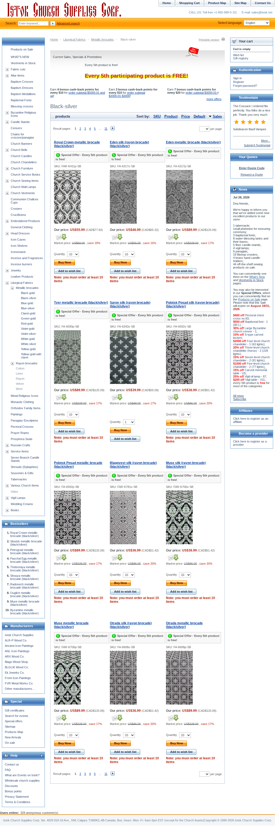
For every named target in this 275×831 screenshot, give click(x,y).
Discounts (11, 786)
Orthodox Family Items (26, 408)
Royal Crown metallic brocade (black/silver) (24, 534)
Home (54, 39)
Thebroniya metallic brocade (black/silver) (24, 568)
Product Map (217, 3)
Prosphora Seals (21, 439)
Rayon (20, 378)
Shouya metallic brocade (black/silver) (24, 577)
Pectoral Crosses (22, 426)
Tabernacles (19, 479)
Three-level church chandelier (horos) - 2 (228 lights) (251, 350)
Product (171, 116)
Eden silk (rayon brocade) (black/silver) (129, 144)
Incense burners (21, 264)
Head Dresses (20, 233)
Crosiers (16, 208)
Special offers (14, 721)
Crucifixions (18, 214)
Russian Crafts (20, 445)
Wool (19, 388)
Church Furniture (22, 168)
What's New (257, 276)
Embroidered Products (25, 221)
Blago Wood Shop (16, 661)
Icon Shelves (19, 245)
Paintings (17, 414)
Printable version (209, 39)
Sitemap (10, 726)
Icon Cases (18, 239)
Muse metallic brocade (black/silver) (71, 625)
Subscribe (239, 399)
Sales (217, 116)
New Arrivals (13, 737)
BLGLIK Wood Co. (17, 667)
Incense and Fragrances (27, 258)
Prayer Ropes (20, 432)
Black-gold (28, 293)
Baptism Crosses (22, 81)
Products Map (14, 732)
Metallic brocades (102, 39)
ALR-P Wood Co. (16, 640)
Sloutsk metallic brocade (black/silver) (26, 543)
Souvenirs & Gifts (22, 473)
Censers (16, 128)
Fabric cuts (18, 69)
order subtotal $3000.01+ (202, 92)
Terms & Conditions (17, 802)
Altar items (17, 75)
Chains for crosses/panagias (22, 136)
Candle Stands (20, 122)
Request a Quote (252, 174)
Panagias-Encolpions (24, 420)
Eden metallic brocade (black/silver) (193, 142)
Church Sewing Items (25, 180)
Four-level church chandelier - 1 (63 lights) (251, 342)
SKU (157, 116)
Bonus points (13, 791)
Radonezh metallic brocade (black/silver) (24, 586)
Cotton (20, 368)
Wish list (238, 55)
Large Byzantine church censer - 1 (249, 329)
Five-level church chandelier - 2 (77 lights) (251, 365)
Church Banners (21, 143)
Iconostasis (18, 251)
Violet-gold (27, 328)
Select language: (230, 23)
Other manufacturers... (20, 688)
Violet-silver (28, 333)
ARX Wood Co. (14, 656)
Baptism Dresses (22, 87)
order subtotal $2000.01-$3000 (127, 94)
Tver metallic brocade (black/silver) (81, 302)
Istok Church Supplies (19, 635)
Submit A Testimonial (257, 145)
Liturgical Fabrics (74, 39)
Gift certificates (14, 710)
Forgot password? (245, 85)
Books (15, 510)
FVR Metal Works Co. (19, 683)
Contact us (12, 764)
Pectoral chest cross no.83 (248, 317)
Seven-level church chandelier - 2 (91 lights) (251, 358)
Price (185, 116)
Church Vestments (23, 193)
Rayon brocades (27, 363)
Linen (19, 373)
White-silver (28, 344)
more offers (214, 99)
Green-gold (28, 318)
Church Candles (21, 156)
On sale (10, 742)
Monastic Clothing (22, 402)
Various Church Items (25, 485)
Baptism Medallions (23, 94)
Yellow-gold (28, 349)
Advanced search (68, 23)
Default (199, 116)
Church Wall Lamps (23, 186)
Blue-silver (28, 308)
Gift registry (240, 58)
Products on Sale (22, 49)
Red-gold (27, 323)
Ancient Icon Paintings (19, 645)
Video (14, 491)
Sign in (237, 78)
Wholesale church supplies (22, 780)
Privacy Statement (17, 796)
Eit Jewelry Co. (14, 672)
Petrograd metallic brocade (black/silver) (24, 551)
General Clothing (21, 227)
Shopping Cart (189, 3)
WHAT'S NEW (20, 57)
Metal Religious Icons (24, 395)
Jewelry (16, 270)
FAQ (8, 769)
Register (238, 82)
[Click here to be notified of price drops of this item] (60, 236)
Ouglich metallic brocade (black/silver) (24, 594)
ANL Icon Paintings (17, 651)
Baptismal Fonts (21, 100)
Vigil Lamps (18, 497)
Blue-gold (27, 303)
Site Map (240, 3)
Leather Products (22, 276)
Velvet (20, 383)
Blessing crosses (22, 106)
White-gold (28, 338)
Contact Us (263, 3)
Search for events (16, 715)
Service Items (20, 451)
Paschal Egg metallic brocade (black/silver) (24, 560)
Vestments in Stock (23, 63)
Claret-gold (28, 313)
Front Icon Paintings (18, 678)
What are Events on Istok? (22, 775)
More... (265, 140)
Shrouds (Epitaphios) (24, 467)
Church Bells (19, 149)
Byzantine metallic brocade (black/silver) (24, 611)
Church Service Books (25, 174)
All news (238, 395)
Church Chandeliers (24, 162)
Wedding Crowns (22, 504)
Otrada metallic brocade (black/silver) (184, 625)
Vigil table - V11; (255, 379)
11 (105, 128)
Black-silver (28, 298)
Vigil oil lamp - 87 (255, 376)
